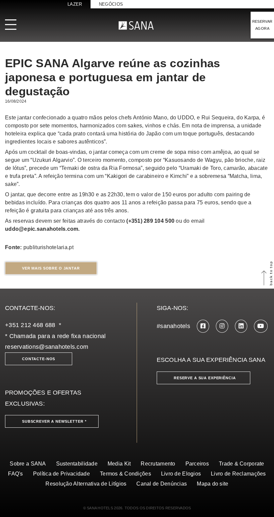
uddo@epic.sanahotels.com (41, 229)
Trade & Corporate (241, 464)
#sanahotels (173, 326)
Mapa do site (212, 484)
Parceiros (197, 464)
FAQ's (15, 474)
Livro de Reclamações (238, 474)
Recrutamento (158, 464)
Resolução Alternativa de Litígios (85, 484)
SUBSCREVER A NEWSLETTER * (54, 421)
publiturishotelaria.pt (48, 247)
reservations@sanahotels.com (46, 346)
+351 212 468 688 (30, 325)
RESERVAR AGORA (262, 24)
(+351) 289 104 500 (150, 221)
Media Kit (119, 464)
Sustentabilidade (77, 464)
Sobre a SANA (28, 464)
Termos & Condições (125, 474)
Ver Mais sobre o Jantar (51, 268)
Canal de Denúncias (161, 484)
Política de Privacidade (61, 474)
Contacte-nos (38, 359)
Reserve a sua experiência (205, 378)
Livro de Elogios (181, 474)
